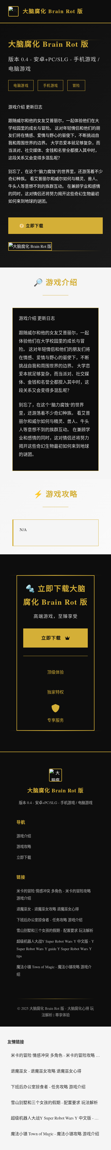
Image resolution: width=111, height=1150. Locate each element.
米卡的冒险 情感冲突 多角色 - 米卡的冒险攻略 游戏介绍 (57, 1055)
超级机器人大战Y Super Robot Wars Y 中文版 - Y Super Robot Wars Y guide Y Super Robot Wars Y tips (55, 949)
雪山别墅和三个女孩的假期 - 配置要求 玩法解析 (55, 930)
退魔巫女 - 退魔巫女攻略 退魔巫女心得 (48, 909)
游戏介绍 (24, 835)
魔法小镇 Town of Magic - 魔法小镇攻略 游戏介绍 (55, 1133)
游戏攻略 (24, 846)
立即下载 (24, 857)
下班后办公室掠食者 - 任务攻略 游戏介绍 (49, 919)
